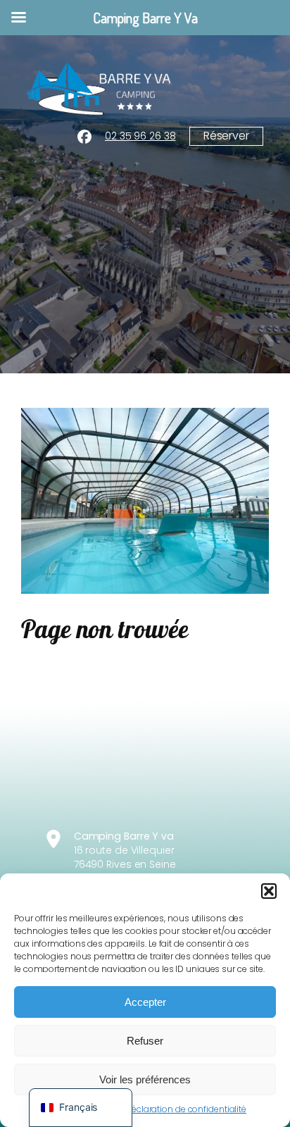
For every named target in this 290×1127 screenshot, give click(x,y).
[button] (269, 891)
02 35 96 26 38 (140, 136)
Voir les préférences (145, 1079)
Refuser (145, 1041)
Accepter (145, 1002)
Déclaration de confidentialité (185, 1109)
